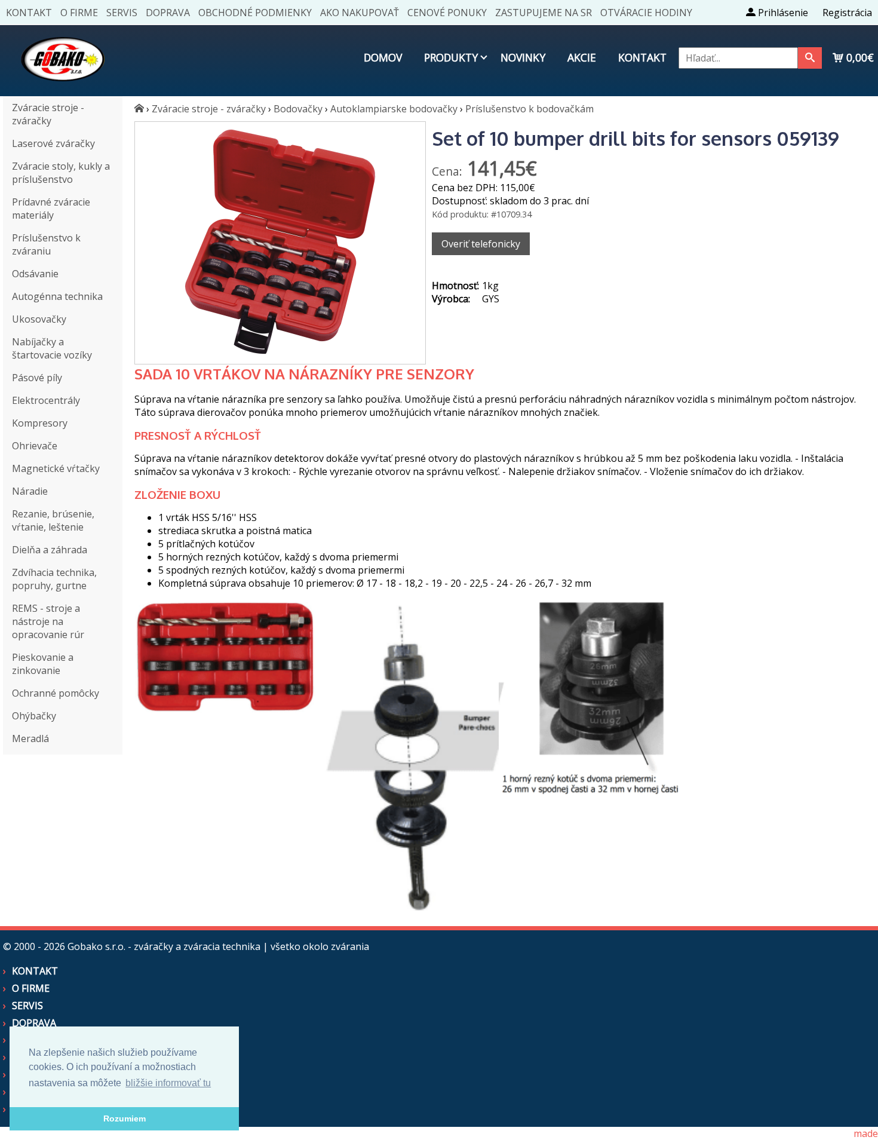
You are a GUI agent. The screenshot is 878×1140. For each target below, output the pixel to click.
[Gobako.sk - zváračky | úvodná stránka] (139, 108)
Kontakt (29, 12)
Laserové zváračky (53, 143)
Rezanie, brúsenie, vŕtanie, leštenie (53, 520)
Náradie (30, 491)
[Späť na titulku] (62, 89)
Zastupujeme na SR (543, 12)
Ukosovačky (39, 319)
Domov (383, 57)
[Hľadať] (810, 58)
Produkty (451, 57)
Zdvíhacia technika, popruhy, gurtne (54, 579)
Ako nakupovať (359, 12)
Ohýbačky (34, 715)
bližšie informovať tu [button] (168, 1083)
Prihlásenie (782, 12)
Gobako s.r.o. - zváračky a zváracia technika (163, 946)
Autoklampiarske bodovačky (394, 108)
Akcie (581, 57)
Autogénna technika (57, 296)
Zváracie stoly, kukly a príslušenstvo (61, 173)
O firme (79, 12)
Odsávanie (35, 273)
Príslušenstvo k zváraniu (46, 244)
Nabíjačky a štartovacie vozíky (52, 348)
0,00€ (858, 57)
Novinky (523, 57)
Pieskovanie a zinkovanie (42, 664)
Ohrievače (34, 445)
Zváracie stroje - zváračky (48, 114)
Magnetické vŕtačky (56, 468)
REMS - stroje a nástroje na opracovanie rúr (48, 621)
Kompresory (39, 423)
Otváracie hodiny (646, 12)
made (866, 1133)
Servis (121, 12)
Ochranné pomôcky (55, 693)
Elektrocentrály (46, 400)
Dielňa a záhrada (49, 549)
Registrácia (847, 12)
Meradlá (30, 738)
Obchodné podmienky (255, 12)
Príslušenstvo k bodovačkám (529, 108)
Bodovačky (298, 108)
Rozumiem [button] (124, 1118)
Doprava (168, 12)
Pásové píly (37, 377)
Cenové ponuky (447, 12)
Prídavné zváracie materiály (51, 208)
